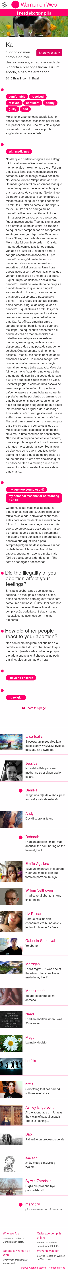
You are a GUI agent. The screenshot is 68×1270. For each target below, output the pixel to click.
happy (50, 103)
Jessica (31, 763)
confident (32, 103)
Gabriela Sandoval (40, 940)
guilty (12, 109)
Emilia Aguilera (37, 863)
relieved (14, 103)
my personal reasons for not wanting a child (34, 498)
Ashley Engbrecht (39, 1107)
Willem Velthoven (39, 890)
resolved (38, 96)
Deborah (32, 836)
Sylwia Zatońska (38, 1180)
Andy (29, 813)
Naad (29, 1014)
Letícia (30, 1060)
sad (25, 109)
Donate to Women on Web (16, 1252)
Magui (30, 1037)
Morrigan (32, 963)
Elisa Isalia (33, 736)
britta (29, 1083)
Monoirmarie (35, 990)
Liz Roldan (33, 913)
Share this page (35, 708)
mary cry (32, 1204)
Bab (28, 1134)
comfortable (17, 96)
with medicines (19, 151)
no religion (16, 697)
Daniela (31, 790)
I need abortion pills (34, 13)
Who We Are (11, 1233)
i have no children (21, 678)
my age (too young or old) (26, 489)
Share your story (49, 52)
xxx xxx (31, 1157)
